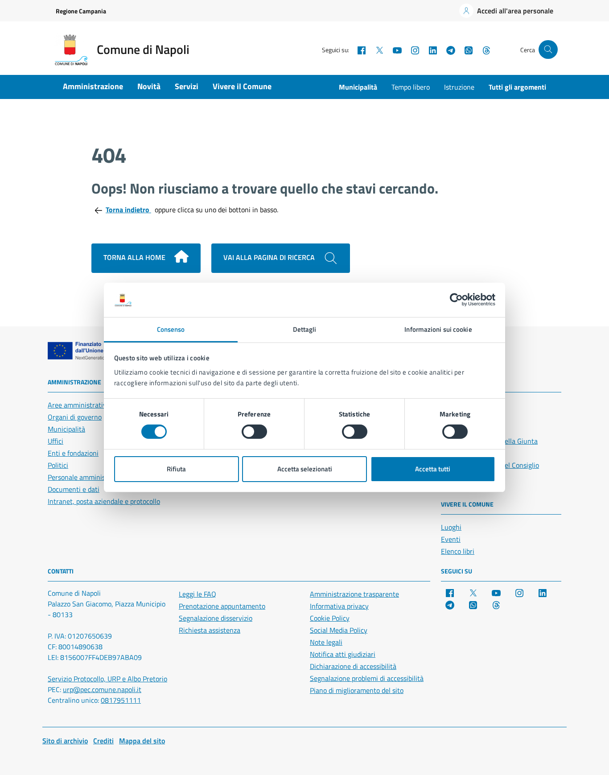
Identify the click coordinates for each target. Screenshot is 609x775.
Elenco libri (457, 551)
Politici (58, 465)
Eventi (451, 539)
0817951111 (121, 700)
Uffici (55, 441)
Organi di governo (75, 417)
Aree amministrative (79, 405)
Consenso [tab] (171, 329)
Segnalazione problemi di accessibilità (367, 678)
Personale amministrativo (87, 477)
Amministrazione (93, 86)
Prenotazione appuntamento (222, 606)
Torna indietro (128, 209)
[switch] (254, 432)
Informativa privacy (339, 606)
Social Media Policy (338, 630)
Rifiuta (176, 469)
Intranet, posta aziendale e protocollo (104, 501)
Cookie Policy (330, 618)
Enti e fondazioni (73, 453)
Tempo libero (410, 87)
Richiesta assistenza (209, 630)
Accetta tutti (432, 469)
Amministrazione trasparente (354, 594)
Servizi (186, 86)
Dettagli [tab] (305, 329)
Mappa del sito (142, 740)
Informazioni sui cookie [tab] (438, 329)
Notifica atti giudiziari (342, 654)
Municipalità (358, 87)
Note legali (326, 642)
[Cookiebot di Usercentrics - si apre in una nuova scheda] (456, 299)
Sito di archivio (65, 740)
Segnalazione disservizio (215, 618)
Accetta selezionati (304, 469)
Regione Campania (81, 11)
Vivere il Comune (242, 86)
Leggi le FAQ (197, 594)
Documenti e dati (73, 489)
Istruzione (459, 87)
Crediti (103, 740)
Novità (148, 86)
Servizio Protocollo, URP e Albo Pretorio (107, 678)
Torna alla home (135, 257)
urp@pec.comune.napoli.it (102, 689)
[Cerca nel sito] (548, 49)
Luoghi (451, 527)
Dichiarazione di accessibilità (353, 666)
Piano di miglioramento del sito (356, 690)
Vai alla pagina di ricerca (270, 257)
